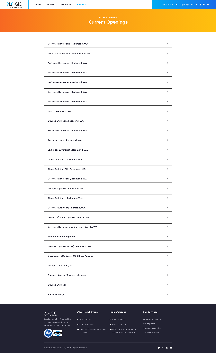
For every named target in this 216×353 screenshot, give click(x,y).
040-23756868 (118, 319)
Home (38, 4)
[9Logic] (14, 4)
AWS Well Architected (152, 319)
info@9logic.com (186, 4)
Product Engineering (152, 328)
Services (50, 4)
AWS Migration (149, 324)
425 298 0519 (167, 4)
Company (81, 4)
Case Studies (66, 4)
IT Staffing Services (151, 332)
